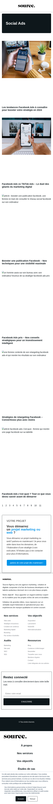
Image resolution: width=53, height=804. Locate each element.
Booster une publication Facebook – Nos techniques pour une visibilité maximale (24, 262)
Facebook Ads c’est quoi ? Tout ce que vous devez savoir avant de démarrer (26, 495)
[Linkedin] (24, 725)
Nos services (25, 753)
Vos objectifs (25, 761)
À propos (26, 745)
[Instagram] (21, 725)
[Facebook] (17, 725)
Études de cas (26, 768)
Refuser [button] (32, 799)
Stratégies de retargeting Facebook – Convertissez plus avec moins (22, 418)
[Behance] (32, 725)
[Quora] (35, 725)
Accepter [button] (21, 799)
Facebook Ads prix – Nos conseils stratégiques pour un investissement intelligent (22, 340)
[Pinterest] (28, 725)
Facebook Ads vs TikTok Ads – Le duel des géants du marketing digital (25, 185)
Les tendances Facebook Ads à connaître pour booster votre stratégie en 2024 (24, 108)
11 (40, 505)
